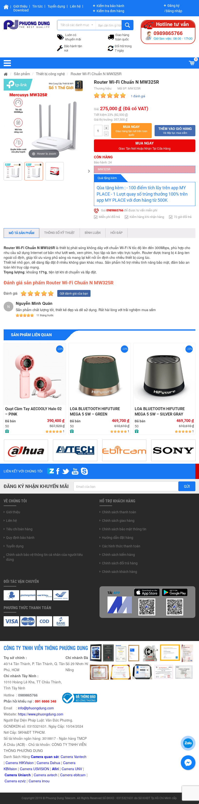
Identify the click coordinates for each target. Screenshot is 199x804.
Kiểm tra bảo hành (110, 6)
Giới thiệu (20, 6)
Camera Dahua (48, 762)
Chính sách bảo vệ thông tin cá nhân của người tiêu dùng (44, 557)
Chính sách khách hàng (119, 572)
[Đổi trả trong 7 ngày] (111, 47)
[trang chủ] (6, 73)
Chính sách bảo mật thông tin (124, 529)
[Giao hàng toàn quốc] (111, 36)
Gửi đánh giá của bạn (74, 293)
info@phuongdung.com (36, 707)
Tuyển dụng (56, 6)
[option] (44, 119)
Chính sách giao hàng (118, 521)
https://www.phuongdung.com (40, 714)
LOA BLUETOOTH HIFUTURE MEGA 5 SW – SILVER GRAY (160, 412)
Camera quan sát (45, 756)
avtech (52, 774)
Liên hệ (75, 6)
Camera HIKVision (20, 762)
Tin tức (37, 6)
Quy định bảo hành (20, 538)
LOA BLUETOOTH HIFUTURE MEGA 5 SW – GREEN (95, 412)
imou (46, 780)
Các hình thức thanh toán (121, 546)
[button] (131, 130)
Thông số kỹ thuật (59, 233)
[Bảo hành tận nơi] (60, 47)
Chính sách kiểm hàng (118, 555)
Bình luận (92, 233)
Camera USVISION (34, 768)
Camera (40, 774)
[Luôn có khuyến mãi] (60, 36)
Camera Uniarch (18, 774)
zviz (23, 780)
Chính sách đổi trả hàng (120, 563)
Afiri (55, 768)
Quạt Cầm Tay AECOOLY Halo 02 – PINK (33, 412)
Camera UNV (72, 768)
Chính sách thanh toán (119, 512)
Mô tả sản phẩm (21, 233)
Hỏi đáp (116, 233)
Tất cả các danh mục (74, 25)
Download (21, 10)
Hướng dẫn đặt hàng (117, 538)
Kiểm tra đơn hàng (110, 11)
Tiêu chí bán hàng (19, 529)
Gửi (187, 486)
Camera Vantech (73, 756)
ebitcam (80, 774)
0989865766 (114, 210)
